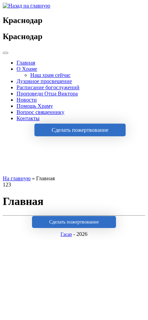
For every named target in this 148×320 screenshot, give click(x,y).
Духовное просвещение (44, 81)
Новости (27, 100)
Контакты (28, 118)
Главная (26, 63)
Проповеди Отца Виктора (47, 93)
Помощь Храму (35, 106)
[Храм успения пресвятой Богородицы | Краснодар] (26, 6)
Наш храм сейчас (50, 75)
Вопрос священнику (40, 112)
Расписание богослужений (48, 87)
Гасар (66, 234)
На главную (17, 178)
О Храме (27, 69)
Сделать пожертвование (80, 130)
